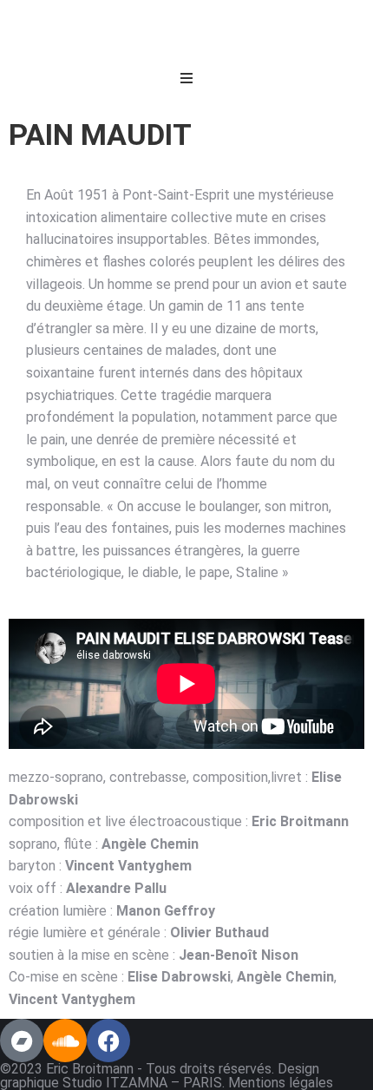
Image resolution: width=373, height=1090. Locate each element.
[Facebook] (108, 1040)
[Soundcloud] (65, 1040)
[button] (186, 78)
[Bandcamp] (21, 1040)
